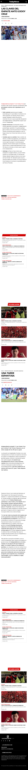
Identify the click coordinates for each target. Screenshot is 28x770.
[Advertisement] (14, 56)
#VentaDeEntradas (5, 339)
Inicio (2, 5)
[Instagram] (3, 741)
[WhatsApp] (8, 23)
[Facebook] (2, 23)
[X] (5, 23)
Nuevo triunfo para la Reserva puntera (12, 238)
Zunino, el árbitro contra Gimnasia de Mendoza (12, 262)
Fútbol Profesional (9, 5)
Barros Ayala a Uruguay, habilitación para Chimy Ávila (13, 254)
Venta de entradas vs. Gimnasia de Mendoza (13, 246)
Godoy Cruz (4, 197)
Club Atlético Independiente (14, 195)
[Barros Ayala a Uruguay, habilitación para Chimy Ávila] (14, 352)
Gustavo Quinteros (11, 197)
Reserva (4, 237)
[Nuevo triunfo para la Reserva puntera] (14, 312)
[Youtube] (9, 741)
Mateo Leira (7, 20)
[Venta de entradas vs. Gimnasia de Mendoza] (14, 332)
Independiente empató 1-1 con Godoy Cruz (12, 103)
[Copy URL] (11, 23)
